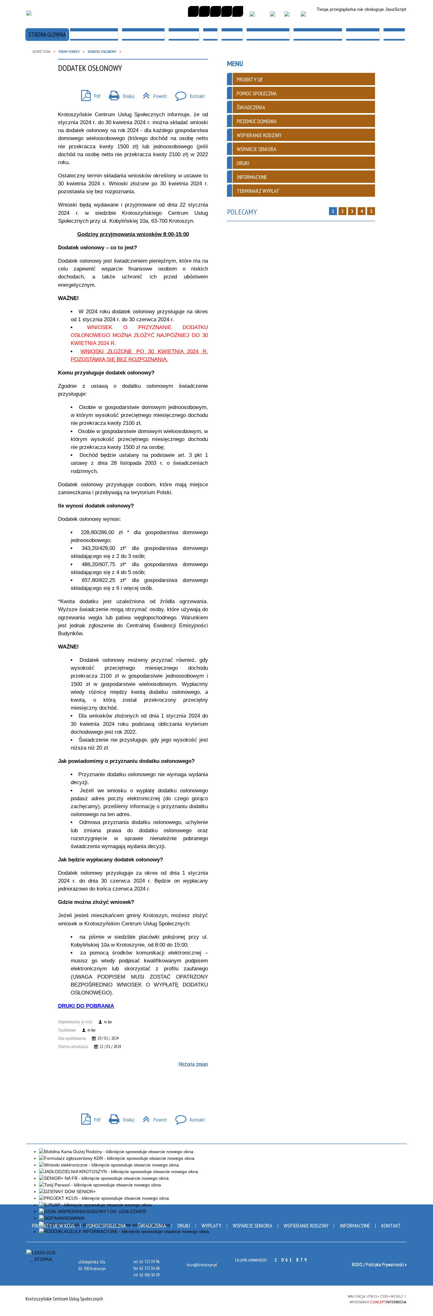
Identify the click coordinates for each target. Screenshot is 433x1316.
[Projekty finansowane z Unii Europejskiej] (290, 16)
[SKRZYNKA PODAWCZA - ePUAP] (258, 16)
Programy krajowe (280, 93)
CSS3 (306, 1298)
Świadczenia (152, 1225)
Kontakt (187, 1117)
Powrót (152, 1117)
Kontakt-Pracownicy (357, 166)
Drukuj (119, 1117)
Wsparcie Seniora (252, 1225)
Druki (184, 1225)
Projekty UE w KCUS (53, 1225)
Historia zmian (193, 1064)
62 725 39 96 (149, 1261)
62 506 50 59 (149, 1275)
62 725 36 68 (149, 1268)
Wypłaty (211, 1225)
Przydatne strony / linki (63, 130)
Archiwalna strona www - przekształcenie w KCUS (363, 133)
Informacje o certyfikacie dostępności (216, 1299)
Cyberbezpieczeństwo (209, 130)
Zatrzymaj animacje (193, 11)
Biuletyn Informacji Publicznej (281, 60)
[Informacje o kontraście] (237, 11)
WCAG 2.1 (326, 1298)
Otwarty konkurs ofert (212, 57)
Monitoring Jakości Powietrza (131, 170)
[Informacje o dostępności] (204, 11)
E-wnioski (119, 93)
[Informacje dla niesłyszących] (226, 11)
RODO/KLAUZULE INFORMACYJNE (51, 170)
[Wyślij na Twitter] (76, 1088)
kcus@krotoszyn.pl (202, 1265)
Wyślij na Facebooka (64, 1088)
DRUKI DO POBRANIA (86, 1006)
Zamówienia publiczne (59, 93)
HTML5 (296, 1298)
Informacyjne (355, 1225)
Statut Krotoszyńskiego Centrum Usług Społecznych (63, 64)
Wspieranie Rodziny (306, 1225)
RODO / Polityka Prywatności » (379, 1264)
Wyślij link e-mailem (87, 1088)
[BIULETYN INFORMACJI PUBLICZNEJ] (275, 16)
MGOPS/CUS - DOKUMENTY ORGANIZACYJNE (137, 60)
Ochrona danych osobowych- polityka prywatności (284, 136)
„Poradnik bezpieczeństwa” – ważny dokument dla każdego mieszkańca (216, 173)
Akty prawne (347, 93)
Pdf (88, 1117)
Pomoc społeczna (106, 1225)
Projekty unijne (202, 93)
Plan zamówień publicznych (366, 57)
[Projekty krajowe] (307, 16)
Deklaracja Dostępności (137, 130)
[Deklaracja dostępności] (215, 11)
